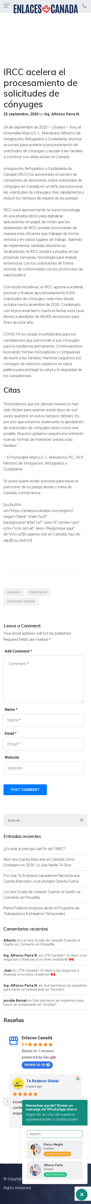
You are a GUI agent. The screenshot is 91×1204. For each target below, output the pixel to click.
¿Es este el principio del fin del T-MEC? (35, 849)
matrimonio (38, 592)
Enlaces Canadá (37, 1037)
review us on (34, 1064)
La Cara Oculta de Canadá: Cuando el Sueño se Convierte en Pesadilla (42, 895)
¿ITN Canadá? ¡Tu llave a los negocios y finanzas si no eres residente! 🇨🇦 (45, 957)
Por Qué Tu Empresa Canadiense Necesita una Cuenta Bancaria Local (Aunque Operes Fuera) (42, 878)
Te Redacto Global (42, 1081)
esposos (14, 592)
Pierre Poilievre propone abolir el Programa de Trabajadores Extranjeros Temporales (41, 911)
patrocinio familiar (21, 601)
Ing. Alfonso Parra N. (21, 955)
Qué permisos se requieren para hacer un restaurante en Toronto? (45, 987)
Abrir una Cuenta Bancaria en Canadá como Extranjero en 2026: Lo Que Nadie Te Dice (39, 862)
